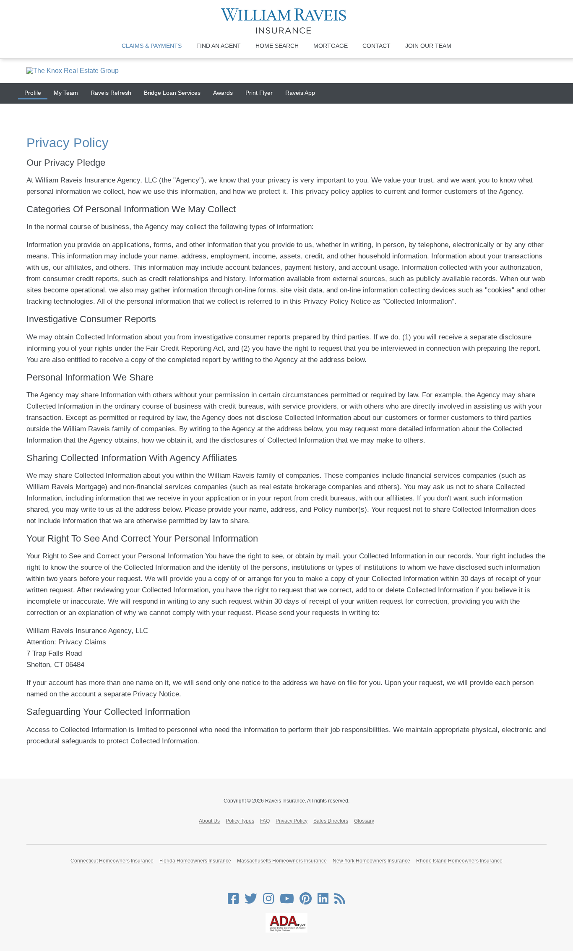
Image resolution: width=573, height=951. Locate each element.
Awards (223, 92)
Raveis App (300, 92)
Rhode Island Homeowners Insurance (459, 861)
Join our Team (428, 45)
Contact (376, 45)
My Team (66, 92)
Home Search (277, 45)
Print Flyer (259, 92)
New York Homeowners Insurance (371, 861)
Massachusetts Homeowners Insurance (282, 861)
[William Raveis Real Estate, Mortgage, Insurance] (286, 21)
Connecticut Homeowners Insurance (112, 861)
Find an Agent (218, 45)
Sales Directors (330, 821)
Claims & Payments (152, 45)
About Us (209, 821)
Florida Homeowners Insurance (195, 861)
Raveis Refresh (111, 92)
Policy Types (240, 821)
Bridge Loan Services (172, 92)
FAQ (265, 821)
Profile (32, 92)
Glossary (364, 821)
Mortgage (330, 45)
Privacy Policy (291, 821)
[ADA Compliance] (286, 931)
